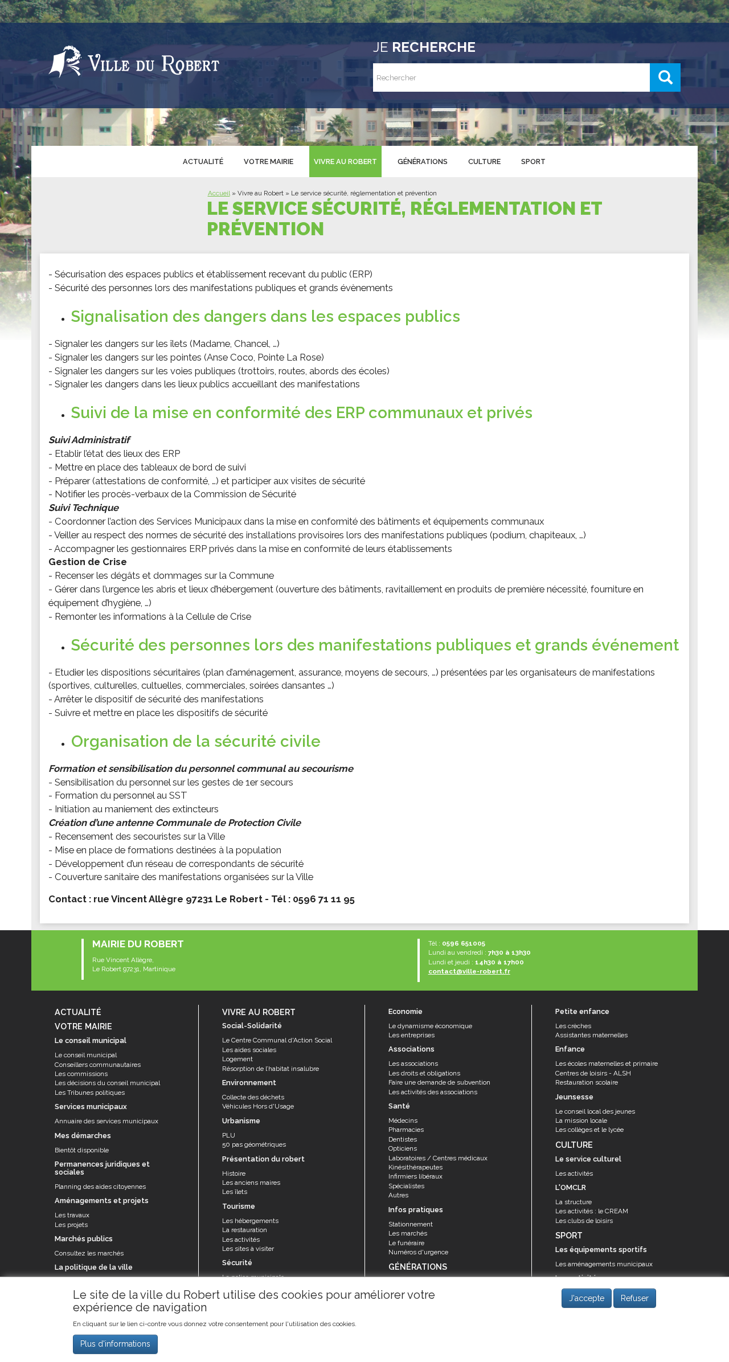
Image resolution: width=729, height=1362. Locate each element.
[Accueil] (133, 60)
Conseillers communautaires (98, 1065)
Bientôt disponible (82, 1150)
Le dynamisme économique (430, 1026)
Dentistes (402, 1139)
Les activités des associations (432, 1092)
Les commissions (81, 1074)
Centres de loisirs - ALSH (593, 1073)
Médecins (402, 1120)
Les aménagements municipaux (604, 1264)
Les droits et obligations (424, 1073)
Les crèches (573, 1026)
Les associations (413, 1063)
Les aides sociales (249, 1050)
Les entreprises (411, 1035)
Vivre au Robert (345, 161)
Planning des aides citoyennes (100, 1187)
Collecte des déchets (253, 1097)
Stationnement (410, 1224)
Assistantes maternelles (591, 1035)
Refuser (635, 1298)
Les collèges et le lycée (589, 1130)
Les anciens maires (251, 1183)
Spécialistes (406, 1186)
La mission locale (581, 1120)
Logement (237, 1059)
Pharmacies (406, 1130)
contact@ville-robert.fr (469, 971)
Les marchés (407, 1233)
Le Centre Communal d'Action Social (277, 1040)
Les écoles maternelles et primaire (606, 1063)
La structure (573, 1202)
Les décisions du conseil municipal (107, 1083)
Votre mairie (268, 161)
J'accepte (586, 1298)
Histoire (233, 1173)
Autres (398, 1195)
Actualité (203, 161)
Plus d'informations (115, 1344)
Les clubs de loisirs (584, 1221)
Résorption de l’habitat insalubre (270, 1069)
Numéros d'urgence (418, 1252)
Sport (533, 161)
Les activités (241, 1240)
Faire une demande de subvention (439, 1082)
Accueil (219, 193)
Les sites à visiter (248, 1249)
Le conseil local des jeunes (595, 1111)
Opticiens (402, 1148)
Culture (484, 161)
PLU (228, 1135)
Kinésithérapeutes (415, 1167)
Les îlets (234, 1192)
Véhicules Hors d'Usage (258, 1106)
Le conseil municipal (86, 1055)
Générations (423, 161)
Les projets (71, 1225)
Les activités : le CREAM (591, 1211)
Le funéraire (406, 1243)
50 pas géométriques (254, 1144)
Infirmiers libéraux (415, 1176)
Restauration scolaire (586, 1082)
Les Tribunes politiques (90, 1093)
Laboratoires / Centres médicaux (438, 1158)
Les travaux (72, 1215)
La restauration (244, 1230)
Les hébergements (250, 1221)
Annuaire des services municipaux (106, 1121)
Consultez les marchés (89, 1253)
